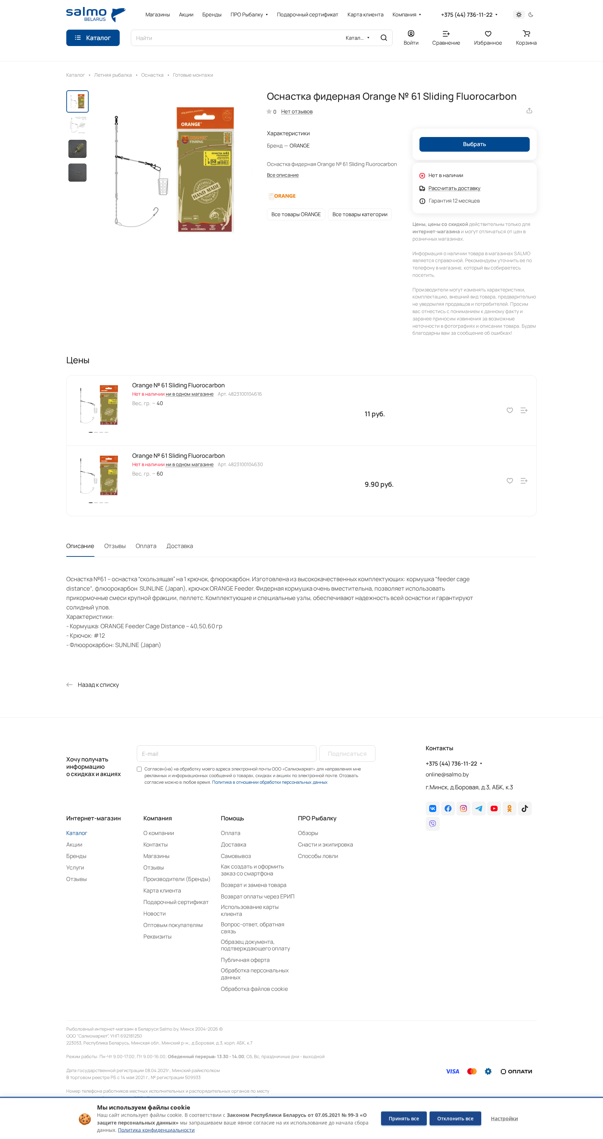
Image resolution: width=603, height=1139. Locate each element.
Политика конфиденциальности (156, 1129)
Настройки (504, 1118)
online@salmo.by (447, 774)
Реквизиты (157, 936)
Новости (154, 913)
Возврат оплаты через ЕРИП (258, 896)
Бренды (76, 856)
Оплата (146, 546)
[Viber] (433, 824)
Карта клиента (162, 890)
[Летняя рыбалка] (89, 74)
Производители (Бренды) (177, 879)
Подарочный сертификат (176, 902)
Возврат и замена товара (253, 885)
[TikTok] (525, 808)
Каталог (76, 833)
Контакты (155, 844)
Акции (74, 844)
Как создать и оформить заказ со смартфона (252, 870)
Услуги (75, 867)
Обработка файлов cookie (254, 989)
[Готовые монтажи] (168, 74)
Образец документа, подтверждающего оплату (255, 945)
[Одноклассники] (509, 808)
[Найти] (384, 38)
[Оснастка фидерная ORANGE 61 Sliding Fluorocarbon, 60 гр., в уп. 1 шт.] (173, 171)
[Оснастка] (136, 74)
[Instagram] (463, 808)
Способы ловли (318, 856)
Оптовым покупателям (173, 925)
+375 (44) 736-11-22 (466, 15)
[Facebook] (448, 808)
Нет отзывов (297, 111)
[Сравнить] (524, 410)
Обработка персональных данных (255, 973)
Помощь (232, 818)
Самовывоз (236, 856)
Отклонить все (455, 1118)
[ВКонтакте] (433, 808)
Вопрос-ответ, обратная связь (252, 927)
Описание (80, 546)
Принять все (404, 1118)
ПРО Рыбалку (317, 818)
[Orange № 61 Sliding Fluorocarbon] (74, 436)
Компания (157, 818)
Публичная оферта (245, 960)
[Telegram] (479, 808)
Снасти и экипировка (325, 844)
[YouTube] (494, 808)
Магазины (156, 856)
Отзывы (115, 546)
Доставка (179, 546)
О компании (158, 833)
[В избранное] (509, 410)
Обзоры (308, 833)
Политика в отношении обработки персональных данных (270, 782)
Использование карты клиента (250, 910)
